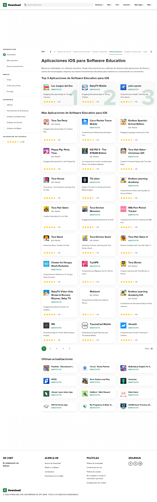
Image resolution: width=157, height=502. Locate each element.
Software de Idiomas (14, 122)
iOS (117, 5)
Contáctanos (49, 472)
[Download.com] (12, 5)
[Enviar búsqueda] (25, 5)
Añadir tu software (52, 468)
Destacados (11, 55)
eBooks (10, 105)
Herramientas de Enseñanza (17, 111)
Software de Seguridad (99, 52)
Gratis (9, 80)
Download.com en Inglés (54, 476)
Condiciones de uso (94, 468)
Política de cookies (94, 472)
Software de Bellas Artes (16, 117)
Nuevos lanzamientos (15, 66)
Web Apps (138, 5)
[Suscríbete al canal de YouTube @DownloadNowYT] (140, 464)
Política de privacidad (95, 463)
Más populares (12, 60)
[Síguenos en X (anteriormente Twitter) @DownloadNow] (135, 464)
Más (149, 5)
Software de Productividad (81, 52)
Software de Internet (64, 52)
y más (22, 142)
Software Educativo (115, 52)
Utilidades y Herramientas (132, 52)
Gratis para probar (14, 86)
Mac (109, 5)
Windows (98, 5)
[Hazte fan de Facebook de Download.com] (130, 464)
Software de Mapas (14, 128)
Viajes (145, 52)
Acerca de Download (53, 463)
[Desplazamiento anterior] (51, 52)
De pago (10, 91)
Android (126, 5)
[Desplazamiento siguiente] (151, 52)
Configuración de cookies (96, 483)
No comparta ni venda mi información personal (96, 477)
